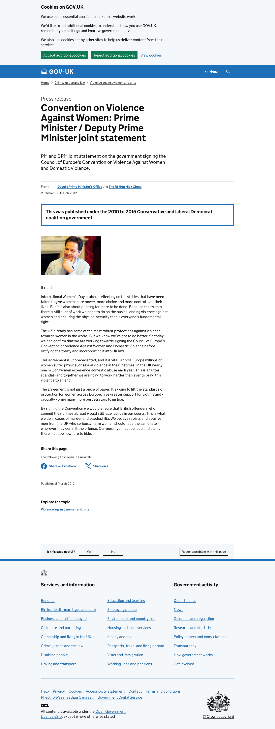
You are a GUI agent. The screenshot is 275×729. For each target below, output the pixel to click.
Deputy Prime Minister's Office (79, 187)
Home (45, 83)
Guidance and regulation (194, 618)
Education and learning (126, 600)
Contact (135, 691)
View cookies (151, 55)
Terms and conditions (163, 691)
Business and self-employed (64, 618)
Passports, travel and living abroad (135, 645)
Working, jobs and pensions (129, 664)
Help (45, 691)
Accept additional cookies (64, 55)
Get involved (184, 664)
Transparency (185, 645)
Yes (93, 552)
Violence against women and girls (113, 83)
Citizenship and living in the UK (66, 636)
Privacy (59, 691)
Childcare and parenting (61, 627)
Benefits (48, 600)
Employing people (122, 609)
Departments (185, 600)
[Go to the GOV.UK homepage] (57, 71)
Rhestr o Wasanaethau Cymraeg (67, 697)
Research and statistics (193, 627)
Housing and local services (129, 627)
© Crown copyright (218, 716)
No (117, 552)
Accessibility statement (105, 691)
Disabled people (54, 655)
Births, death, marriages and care (68, 609)
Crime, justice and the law (62, 645)
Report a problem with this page (204, 552)
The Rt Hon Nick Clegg (125, 187)
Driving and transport (58, 664)
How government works (193, 655)
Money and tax (119, 636)
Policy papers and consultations (200, 636)
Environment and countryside (131, 618)
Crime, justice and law (70, 83)
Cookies (75, 691)
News (178, 609)
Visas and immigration (125, 655)
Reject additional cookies (114, 55)
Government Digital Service (119, 697)
